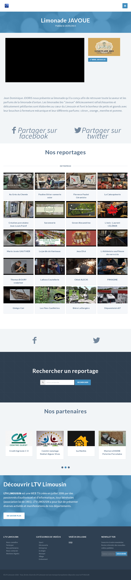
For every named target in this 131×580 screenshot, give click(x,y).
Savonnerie (50, 222)
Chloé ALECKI (81, 279)
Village (41, 556)
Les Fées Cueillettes (50, 308)
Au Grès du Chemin (18, 194)
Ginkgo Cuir (18, 308)
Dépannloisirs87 (112, 308)
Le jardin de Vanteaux (50, 251)
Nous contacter (12, 551)
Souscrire (121, 554)
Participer (10, 545)
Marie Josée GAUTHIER (18, 251)
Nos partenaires (12, 548)
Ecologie (42, 551)
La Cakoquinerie (112, 194)
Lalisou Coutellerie (49, 279)
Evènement (43, 559)
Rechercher (82, 382)
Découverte (43, 545)
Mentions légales (12, 553)
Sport (41, 542)
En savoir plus (14, 515)
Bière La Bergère (81, 308)
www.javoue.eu (98, 59)
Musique (42, 553)
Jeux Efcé (81, 251)
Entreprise (65, 166)
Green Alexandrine (81, 222)
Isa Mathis (81, 451)
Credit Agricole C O (19, 451)
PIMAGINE (112, 279)
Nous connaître (12, 542)
